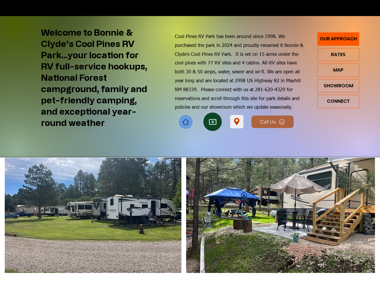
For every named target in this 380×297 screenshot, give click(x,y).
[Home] (186, 122)
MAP (338, 70)
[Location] (236, 121)
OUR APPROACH (338, 38)
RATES (338, 54)
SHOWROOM (338, 85)
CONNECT (338, 101)
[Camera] (212, 122)
